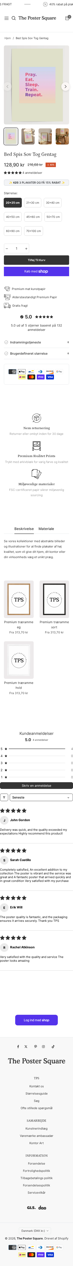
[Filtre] (4, 797)
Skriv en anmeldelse (36, 786)
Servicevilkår (37, 1192)
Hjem (7, 38)
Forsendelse (36, 1163)
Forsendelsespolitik (36, 1185)
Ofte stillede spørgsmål (37, 1108)
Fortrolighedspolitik (36, 1171)
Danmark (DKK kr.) (33, 1230)
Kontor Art (36, 1143)
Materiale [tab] (46, 529)
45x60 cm (33, 216)
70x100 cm (33, 231)
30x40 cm (52, 202)
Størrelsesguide (37, 1093)
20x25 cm (13, 202)
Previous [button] (7, 86)
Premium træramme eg (18, 624)
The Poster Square (30, 1238)
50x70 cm (53, 216)
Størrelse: (11, 193)
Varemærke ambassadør (36, 1136)
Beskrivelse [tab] (24, 529)
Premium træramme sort (54, 624)
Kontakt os (36, 1086)
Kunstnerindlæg (36, 1128)
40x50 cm (12, 216)
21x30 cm (32, 202)
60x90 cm (12, 231)
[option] (36, 84)
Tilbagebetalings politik (36, 1178)
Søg (36, 1101)
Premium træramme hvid (18, 685)
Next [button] (65, 86)
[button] (13, 173)
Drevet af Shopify (56, 1238)
